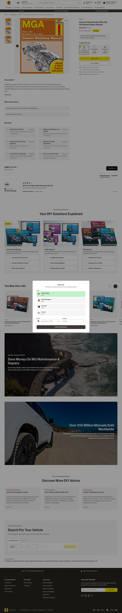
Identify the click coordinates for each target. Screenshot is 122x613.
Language (64, 318)
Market (38, 318)
